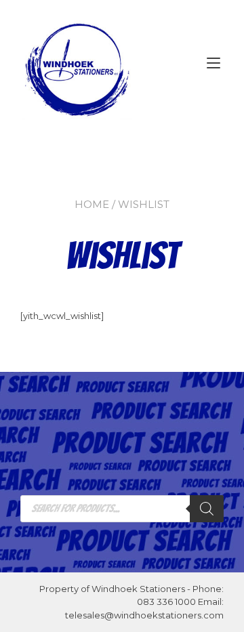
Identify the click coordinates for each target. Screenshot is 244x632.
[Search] (207, 508)
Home (92, 204)
